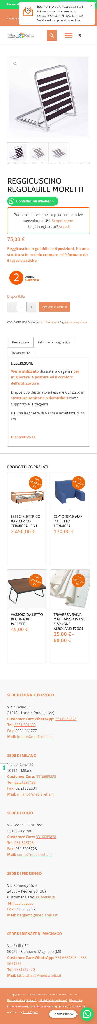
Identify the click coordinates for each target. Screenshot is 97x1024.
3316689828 (46, 776)
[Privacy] (64, 1006)
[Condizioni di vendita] (43, 1006)
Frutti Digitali (30, 1012)
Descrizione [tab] (20, 342)
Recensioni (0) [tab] (21, 353)
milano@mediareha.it (35, 794)
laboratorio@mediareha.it (39, 975)
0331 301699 (25, 724)
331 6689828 (65, 718)
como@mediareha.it (34, 854)
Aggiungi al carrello (54, 307)
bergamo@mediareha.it (37, 915)
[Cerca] (51, 35)
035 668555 (24, 903)
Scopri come (62, 220)
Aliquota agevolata (76, 322)
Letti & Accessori (49, 322)
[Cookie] (76, 1006)
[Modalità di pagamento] (21, 1000)
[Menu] (66, 35)
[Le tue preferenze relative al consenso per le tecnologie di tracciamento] (4, 768)
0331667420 (24, 969)
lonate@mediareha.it (35, 736)
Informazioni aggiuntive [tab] (54, 342)
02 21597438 (25, 782)
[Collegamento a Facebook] (79, 1017)
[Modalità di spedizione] (53, 1000)
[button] (87, 1014)
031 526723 (24, 842)
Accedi (64, 226)
